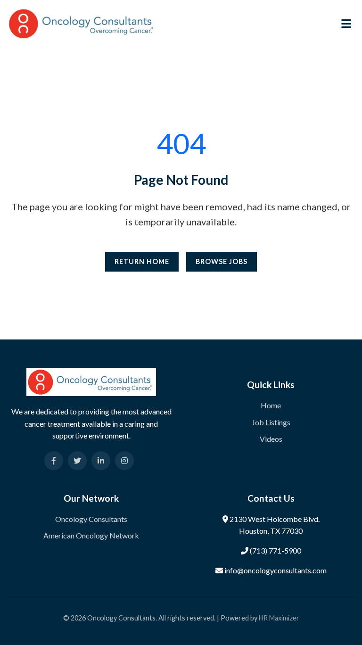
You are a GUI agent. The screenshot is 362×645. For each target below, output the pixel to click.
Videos (271, 438)
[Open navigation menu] (346, 23)
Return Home (142, 261)
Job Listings (271, 422)
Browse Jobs (221, 261)
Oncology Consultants (91, 518)
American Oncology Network (91, 535)
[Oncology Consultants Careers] (82, 22)
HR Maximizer (279, 618)
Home (271, 405)
